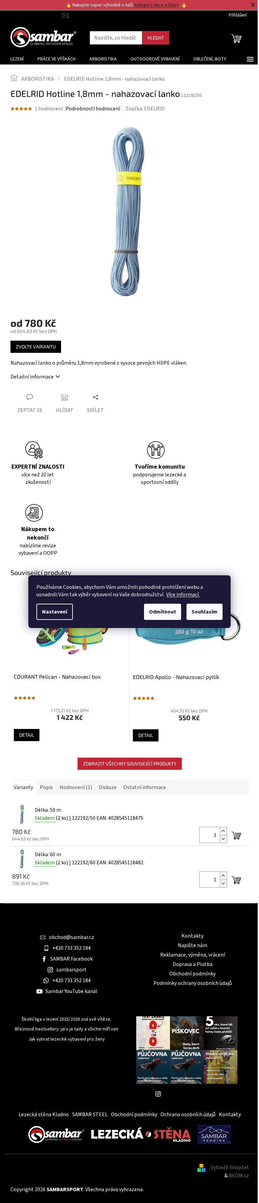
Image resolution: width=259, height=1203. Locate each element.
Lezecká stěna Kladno (44, 1114)
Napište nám (192, 945)
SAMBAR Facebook (71, 959)
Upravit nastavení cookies (174, 1189)
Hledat (155, 38)
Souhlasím (205, 612)
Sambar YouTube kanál (71, 991)
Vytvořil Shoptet (230, 1167)
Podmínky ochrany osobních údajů (192, 983)
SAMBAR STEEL (90, 1114)
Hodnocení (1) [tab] (76, 787)
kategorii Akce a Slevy (156, 5)
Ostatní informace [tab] (144, 787)
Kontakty (192, 936)
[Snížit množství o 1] (223, 839)
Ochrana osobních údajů (188, 1114)
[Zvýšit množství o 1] (223, 831)
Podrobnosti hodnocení (92, 108)
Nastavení (54, 612)
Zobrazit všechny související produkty (129, 763)
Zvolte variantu (36, 346)
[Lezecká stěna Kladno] (141, 1134)
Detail (26, 735)
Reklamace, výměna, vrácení (192, 955)
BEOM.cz (239, 1175)
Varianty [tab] (23, 787)
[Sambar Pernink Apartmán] (214, 1134)
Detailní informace (32, 377)
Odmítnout (162, 612)
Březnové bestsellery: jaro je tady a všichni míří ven (66, 1029)
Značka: (145, 108)
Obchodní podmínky (192, 973)
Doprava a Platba (192, 964)
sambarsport (71, 969)
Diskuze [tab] (108, 787)
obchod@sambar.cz (71, 937)
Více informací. (183, 594)
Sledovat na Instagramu (192, 1094)
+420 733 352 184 (71, 948)
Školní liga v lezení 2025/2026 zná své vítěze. (66, 1019)
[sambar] (56, 1134)
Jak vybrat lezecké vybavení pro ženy (66, 1039)
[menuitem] (17, 59)
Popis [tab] (46, 787)
